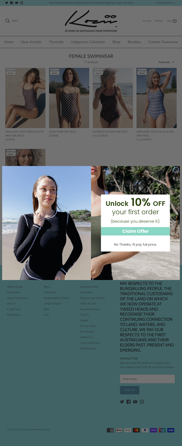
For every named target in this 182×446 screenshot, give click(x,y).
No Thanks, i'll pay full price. (135, 244)
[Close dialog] (175, 169)
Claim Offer (135, 231)
